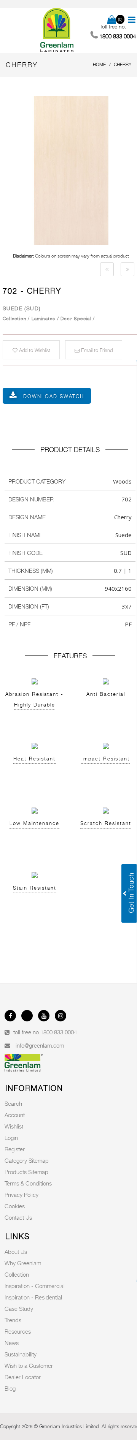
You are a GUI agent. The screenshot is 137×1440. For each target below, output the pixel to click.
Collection (17, 1274)
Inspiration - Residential (33, 1297)
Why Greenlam (23, 1263)
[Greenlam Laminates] (57, 30)
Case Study (19, 1308)
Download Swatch (53, 396)
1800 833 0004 (58, 1032)
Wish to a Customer (29, 1365)
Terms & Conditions (28, 1183)
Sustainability (21, 1354)
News (12, 1342)
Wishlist (14, 1126)
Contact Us (18, 1217)
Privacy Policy (21, 1194)
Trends (13, 1320)
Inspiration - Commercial (35, 1285)
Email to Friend (96, 350)
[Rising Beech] (107, 269)
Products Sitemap (26, 1171)
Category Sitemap (27, 1160)
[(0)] (111, 20)
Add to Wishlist (34, 350)
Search (13, 1103)
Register (15, 1149)
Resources (18, 1331)
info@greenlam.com (40, 1045)
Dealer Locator (23, 1377)
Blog (10, 1388)
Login (11, 1137)
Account (15, 1114)
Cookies (15, 1206)
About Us (16, 1251)
